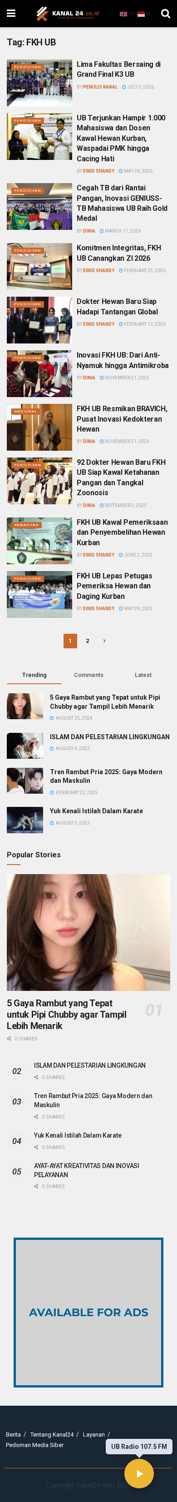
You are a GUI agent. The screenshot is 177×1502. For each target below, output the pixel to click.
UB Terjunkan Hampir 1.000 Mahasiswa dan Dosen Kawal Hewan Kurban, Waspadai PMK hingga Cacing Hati (121, 138)
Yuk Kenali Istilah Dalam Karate (96, 811)
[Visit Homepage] (67, 13)
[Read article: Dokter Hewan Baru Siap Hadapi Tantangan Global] (39, 320)
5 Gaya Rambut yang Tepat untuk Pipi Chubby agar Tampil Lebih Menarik (66, 1014)
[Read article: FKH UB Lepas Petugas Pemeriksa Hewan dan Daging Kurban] (39, 594)
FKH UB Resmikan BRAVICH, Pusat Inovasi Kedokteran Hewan (122, 418)
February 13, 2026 (144, 324)
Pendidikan (27, 67)
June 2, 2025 (137, 554)
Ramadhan (26, 525)
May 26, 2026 (137, 171)
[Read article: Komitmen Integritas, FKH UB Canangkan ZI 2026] (39, 266)
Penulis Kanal (100, 87)
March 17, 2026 (122, 231)
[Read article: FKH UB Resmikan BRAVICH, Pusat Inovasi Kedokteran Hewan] (39, 427)
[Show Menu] (11, 13)
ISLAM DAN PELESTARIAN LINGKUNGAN (110, 737)
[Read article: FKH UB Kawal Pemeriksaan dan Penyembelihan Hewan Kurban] (39, 540)
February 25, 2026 (144, 270)
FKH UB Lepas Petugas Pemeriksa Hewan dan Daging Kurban (114, 586)
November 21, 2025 (126, 377)
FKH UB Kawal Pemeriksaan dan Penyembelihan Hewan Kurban (122, 532)
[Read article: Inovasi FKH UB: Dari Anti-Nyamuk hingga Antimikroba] (39, 373)
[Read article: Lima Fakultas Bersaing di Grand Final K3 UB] (39, 83)
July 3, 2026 (140, 87)
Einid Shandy (98, 171)
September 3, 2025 (125, 505)
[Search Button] (165, 13)
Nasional (25, 411)
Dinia (89, 231)
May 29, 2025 (137, 608)
